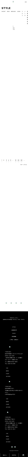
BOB (8, 11)
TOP (7, 368)
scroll (14, 28)
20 (18, 160)
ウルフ (22, 13)
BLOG (14, 333)
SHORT (4, 11)
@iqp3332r (12, 394)
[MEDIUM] (21, 104)
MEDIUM (13, 11)
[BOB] (21, 83)
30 (21, 160)
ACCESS (8, 376)
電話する (5, 455)
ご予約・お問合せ (14, 339)
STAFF (7, 373)
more (14, 297)
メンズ (25, 13)
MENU (7, 371)
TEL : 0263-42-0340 (10, 363)
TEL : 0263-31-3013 (10, 429)
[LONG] (21, 63)
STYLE (14, 327)
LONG (18, 11)
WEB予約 (14, 455)
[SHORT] (21, 43)
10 (15, 160)
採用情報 (14, 336)
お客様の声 (14, 330)
